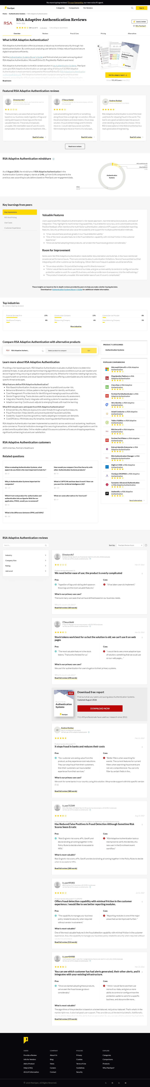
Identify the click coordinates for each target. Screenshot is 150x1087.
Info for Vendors (30, 1059)
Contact (53, 1072)
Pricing (103, 33)
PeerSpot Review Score (126, 545)
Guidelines (80, 1068)
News (52, 1064)
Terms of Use (81, 1064)
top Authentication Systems (64, 65)
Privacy (79, 1055)
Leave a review (141, 21)
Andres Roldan (67, 728)
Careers (53, 1068)
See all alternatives (135, 500)
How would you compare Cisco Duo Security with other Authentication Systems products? (73, 468)
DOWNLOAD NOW (100, 708)
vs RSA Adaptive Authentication (125, 368)
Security (79, 1072)
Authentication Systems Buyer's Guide (25, 57)
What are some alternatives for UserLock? (70, 496)
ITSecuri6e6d (68, 622)
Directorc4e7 (68, 554)
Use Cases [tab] (8, 223)
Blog (51, 1059)
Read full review (38, 137)
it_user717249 (68, 805)
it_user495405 (68, 883)
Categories (107, 1055)
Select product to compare (57, 350)
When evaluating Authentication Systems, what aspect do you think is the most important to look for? (25, 468)
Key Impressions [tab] (10, 212)
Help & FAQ (28, 1068)
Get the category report (117, 75)
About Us (53, 1055)
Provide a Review (30, 1055)
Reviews (45, 33)
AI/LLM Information (31, 1072)
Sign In (141, 8)
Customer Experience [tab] (12, 228)
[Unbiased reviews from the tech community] (9, 8)
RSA (23, 23)
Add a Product (29, 1064)
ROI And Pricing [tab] (10, 217)
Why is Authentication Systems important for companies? (22, 482)
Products (106, 1064)
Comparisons (108, 1059)
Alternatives (132, 33)
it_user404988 (68, 956)
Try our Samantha (75, 2)
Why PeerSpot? (141, 26)
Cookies (79, 1059)
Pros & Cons (74, 33)
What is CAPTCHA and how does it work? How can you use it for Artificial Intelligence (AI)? (73, 482)
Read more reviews (75, 146)
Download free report (90, 692)
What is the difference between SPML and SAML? (24, 512)
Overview (17, 33)
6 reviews (43, 28)
